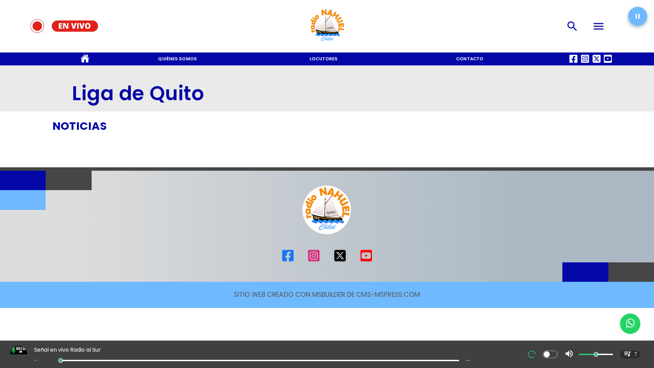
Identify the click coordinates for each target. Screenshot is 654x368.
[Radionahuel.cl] (572, 26)
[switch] (550, 354)
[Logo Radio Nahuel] (327, 43)
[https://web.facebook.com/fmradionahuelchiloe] (287, 260)
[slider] (60, 360)
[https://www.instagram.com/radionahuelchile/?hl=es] (313, 260)
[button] (637, 16)
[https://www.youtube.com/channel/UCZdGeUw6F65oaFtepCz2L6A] (366, 260)
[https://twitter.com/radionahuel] (339, 260)
